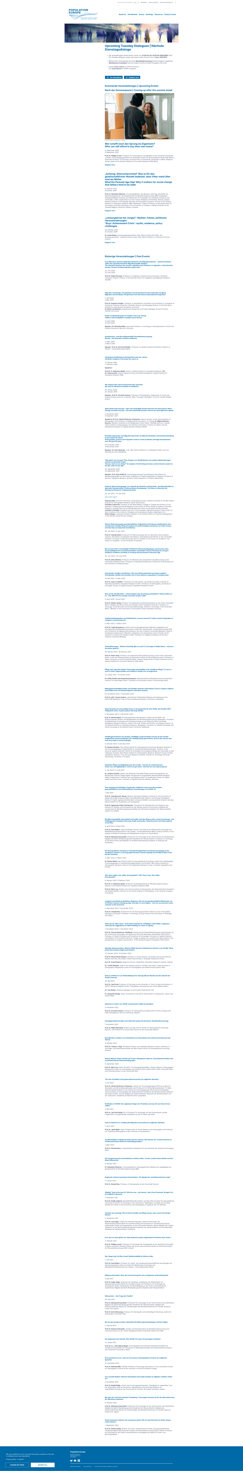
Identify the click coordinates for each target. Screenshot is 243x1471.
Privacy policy (11, 1459)
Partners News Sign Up (166, 2)
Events (141, 14)
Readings (149, 14)
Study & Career (170, 14)
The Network (132, 14)
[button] (175, 2)
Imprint (21, 1459)
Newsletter (144, 2)
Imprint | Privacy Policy (75, 1466)
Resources (159, 14)
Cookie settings (17, 1465)
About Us (122, 14)
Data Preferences (88, 1466)
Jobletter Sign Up (153, 2)
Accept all (42, 1465)
